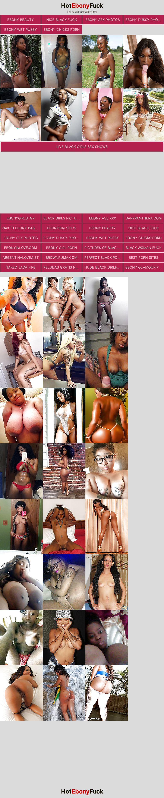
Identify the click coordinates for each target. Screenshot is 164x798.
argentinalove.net (21, 257)
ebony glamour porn (144, 267)
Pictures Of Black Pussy (103, 248)
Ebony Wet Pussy (20, 29)
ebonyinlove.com (20, 248)
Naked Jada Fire (20, 267)
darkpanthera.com (144, 218)
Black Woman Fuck (143, 248)
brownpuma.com (61, 257)
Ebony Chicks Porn (62, 29)
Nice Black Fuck (61, 20)
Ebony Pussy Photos (144, 20)
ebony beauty (20, 20)
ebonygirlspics (61, 228)
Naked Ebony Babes (20, 228)
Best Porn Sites (143, 257)
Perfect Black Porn (103, 257)
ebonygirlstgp (21, 218)
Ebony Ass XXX (102, 218)
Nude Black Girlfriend (103, 267)
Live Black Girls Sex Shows (82, 147)
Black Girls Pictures (62, 218)
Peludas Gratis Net (61, 267)
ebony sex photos (102, 20)
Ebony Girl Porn (61, 248)
